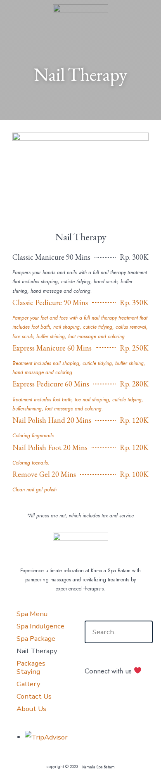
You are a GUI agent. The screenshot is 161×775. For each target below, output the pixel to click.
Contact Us (34, 696)
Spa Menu (32, 614)
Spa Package (36, 638)
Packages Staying (31, 667)
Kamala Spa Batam (98, 767)
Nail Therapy (37, 651)
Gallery (28, 684)
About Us (31, 708)
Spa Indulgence (40, 626)
